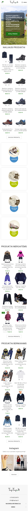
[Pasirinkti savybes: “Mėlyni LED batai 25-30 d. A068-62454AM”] (19, 105)
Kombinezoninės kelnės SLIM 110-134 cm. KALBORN (7, 287)
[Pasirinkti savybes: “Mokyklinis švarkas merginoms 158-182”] (6, 302)
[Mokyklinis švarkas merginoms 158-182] (7, 299)
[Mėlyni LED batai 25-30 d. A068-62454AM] (20, 101)
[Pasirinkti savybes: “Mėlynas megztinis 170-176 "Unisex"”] (19, 282)
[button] (3, 25)
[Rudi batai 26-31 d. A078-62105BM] (7, 121)
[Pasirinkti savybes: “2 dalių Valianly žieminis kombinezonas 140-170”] (6, 379)
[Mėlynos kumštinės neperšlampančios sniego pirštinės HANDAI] (20, 317)
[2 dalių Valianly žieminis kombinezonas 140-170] (7, 375)
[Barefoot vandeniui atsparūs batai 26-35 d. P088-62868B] (20, 81)
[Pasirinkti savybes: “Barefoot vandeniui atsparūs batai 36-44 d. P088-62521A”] (6, 85)
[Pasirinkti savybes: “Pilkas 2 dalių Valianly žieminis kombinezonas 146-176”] (19, 357)
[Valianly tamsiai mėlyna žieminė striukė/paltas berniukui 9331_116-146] (7, 397)
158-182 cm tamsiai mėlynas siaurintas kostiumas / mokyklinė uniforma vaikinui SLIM (7, 68)
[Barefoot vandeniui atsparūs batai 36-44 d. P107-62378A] (20, 57)
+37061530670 (14, 497)
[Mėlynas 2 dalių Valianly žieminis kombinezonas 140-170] (7, 353)
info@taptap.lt (14, 500)
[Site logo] (14, 2)
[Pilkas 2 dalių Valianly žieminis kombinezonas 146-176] (20, 353)
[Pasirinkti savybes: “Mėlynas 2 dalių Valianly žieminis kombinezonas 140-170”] (6, 357)
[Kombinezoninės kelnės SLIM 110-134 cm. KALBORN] (7, 278)
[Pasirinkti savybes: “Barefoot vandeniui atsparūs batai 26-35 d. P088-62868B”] (19, 85)
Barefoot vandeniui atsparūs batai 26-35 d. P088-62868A (7, 110)
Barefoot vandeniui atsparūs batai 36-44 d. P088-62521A (7, 90)
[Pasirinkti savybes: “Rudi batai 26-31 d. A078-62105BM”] (6, 125)
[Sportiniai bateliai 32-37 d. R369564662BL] (20, 299)
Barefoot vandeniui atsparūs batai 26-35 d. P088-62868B (20, 90)
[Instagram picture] (7, 463)
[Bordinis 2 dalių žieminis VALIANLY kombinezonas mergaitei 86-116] (7, 317)
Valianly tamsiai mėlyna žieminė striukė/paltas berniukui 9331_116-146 (7, 408)
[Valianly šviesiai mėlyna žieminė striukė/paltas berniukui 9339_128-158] (7, 421)
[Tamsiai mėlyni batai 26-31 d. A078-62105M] (20, 121)
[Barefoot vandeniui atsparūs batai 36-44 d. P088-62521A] (7, 81)
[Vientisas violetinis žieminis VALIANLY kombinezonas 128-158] (20, 256)
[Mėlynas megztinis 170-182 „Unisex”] (20, 397)
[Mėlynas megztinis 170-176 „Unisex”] (20, 278)
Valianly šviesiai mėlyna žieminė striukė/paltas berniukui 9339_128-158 (7, 431)
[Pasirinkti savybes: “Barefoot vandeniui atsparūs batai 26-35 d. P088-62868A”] (6, 105)
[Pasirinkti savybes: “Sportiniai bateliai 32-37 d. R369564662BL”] (19, 302)
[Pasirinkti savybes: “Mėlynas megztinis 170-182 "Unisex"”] (19, 401)
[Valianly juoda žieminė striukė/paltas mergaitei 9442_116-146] (7, 256)
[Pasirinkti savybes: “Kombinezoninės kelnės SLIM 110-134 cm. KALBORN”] (6, 282)
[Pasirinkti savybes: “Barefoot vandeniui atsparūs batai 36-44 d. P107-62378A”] (19, 61)
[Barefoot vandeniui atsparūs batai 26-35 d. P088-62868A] (7, 101)
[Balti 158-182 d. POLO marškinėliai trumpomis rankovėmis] (20, 375)
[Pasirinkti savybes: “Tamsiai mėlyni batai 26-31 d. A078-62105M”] (19, 125)
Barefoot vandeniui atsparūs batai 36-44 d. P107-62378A (20, 66)
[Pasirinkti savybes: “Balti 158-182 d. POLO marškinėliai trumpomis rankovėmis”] (19, 379)
